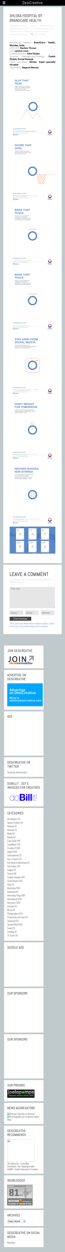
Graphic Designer (14, 877)
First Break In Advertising (17, 862)
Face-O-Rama (12, 859)
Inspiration (11, 891)
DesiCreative (32, 2)
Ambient (10, 826)
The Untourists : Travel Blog (18, 1163)
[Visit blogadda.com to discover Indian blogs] (23, 1119)
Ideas (9, 884)
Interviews (11, 902)
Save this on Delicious (26, 1113)
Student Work (12, 924)
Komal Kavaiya (16, 29)
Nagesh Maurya (41, 29)
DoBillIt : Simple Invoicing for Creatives (22, 1169)
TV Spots (10, 935)
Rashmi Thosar (22, 31)
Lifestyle (10, 906)
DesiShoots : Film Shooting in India (20, 1166)
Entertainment (12, 855)
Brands (10, 837)
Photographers (13, 913)
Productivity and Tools (16, 917)
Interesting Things (14, 895)
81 (14, 1192)
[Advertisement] (23, 736)
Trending (10, 931)
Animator (11, 830)
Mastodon (11, 1242)
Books (9, 833)
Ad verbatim (12, 819)
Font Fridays (12, 866)
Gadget (10, 870)
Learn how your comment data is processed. (32, 625)
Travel (9, 928)
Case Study (11, 840)
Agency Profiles (13, 822)
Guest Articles (12, 880)
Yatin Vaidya (22, 34)
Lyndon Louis (28, 29)
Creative (33, 26)
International (12, 899)
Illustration (11, 888)
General (10, 873)
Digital (9, 851)
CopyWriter (11, 844)
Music (9, 910)
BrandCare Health (47, 26)
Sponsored (11, 921)
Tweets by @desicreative (17, 772)
